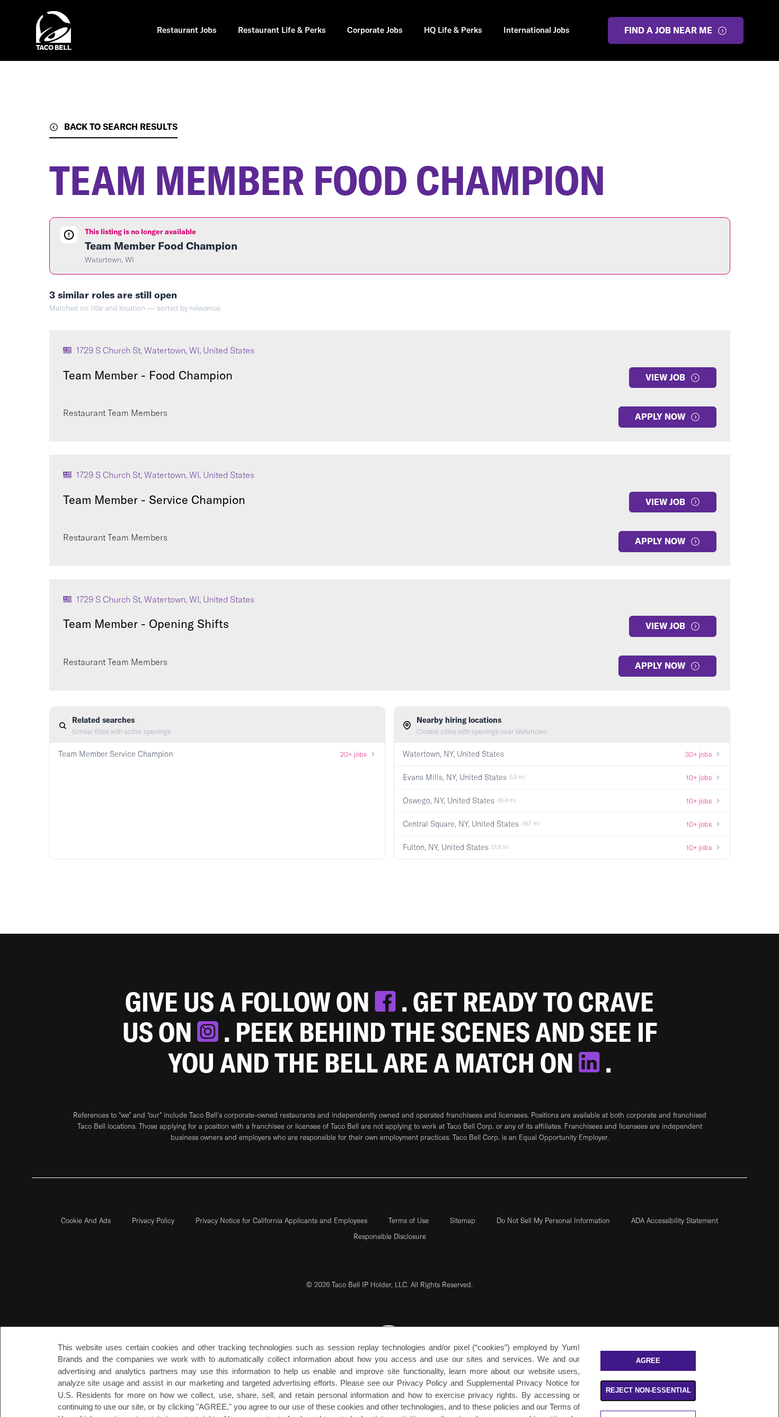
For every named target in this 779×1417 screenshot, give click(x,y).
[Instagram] (210, 1032)
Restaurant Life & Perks (282, 30)
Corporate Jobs (375, 30)
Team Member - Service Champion (154, 499)
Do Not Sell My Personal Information (553, 1220)
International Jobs (536, 30)
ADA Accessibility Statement (674, 1220)
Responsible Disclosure (389, 1236)
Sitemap (462, 1220)
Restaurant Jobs (187, 30)
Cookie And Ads (86, 1220)
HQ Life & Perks (453, 30)
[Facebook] (388, 1002)
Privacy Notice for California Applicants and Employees (281, 1220)
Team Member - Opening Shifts (146, 623)
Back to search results (121, 126)
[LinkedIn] (592, 1062)
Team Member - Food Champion (148, 375)
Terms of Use (408, 1220)
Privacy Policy (153, 1220)
